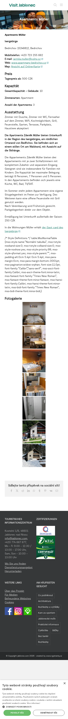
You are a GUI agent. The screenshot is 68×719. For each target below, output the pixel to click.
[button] (34, 707)
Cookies (9, 602)
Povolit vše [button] (17, 712)
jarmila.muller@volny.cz (27, 59)
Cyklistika (43, 630)
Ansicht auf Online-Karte (25, 66)
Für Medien (11, 595)
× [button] (64, 683)
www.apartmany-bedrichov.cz (28, 63)
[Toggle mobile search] (55, 4)
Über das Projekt (14, 591)
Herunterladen (13, 571)
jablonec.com (23, 656)
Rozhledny (43, 642)
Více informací (33, 703)
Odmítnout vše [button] (48, 712)
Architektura (44, 601)
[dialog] (34, 699)
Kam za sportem (46, 613)
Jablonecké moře (47, 619)
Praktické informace (48, 625)
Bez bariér (43, 636)
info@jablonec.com (16, 538)
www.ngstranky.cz (54, 656)
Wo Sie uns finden (15, 564)
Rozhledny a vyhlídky (48, 607)
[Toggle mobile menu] (61, 4)
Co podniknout (45, 595)
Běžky (55, 630)
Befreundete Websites (18, 599)
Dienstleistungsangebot (18, 567)
